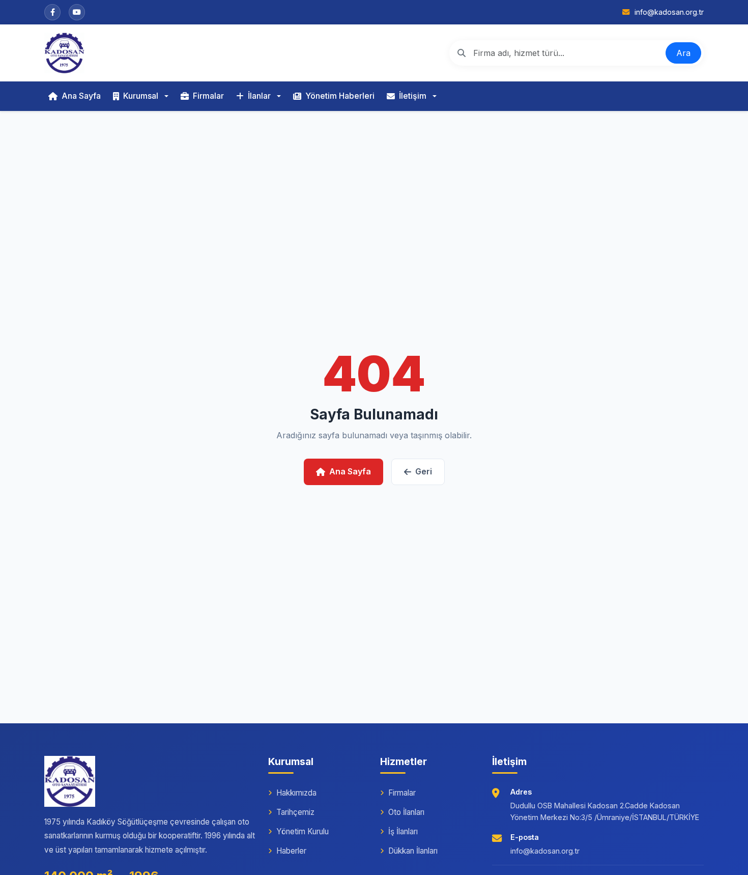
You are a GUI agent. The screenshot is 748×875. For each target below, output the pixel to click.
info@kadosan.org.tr (545, 850)
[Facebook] (52, 12)
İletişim (412, 96)
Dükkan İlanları (413, 851)
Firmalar (208, 96)
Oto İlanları (406, 812)
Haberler (291, 851)
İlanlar (259, 96)
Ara (683, 53)
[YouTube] (77, 12)
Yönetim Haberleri (340, 96)
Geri (423, 471)
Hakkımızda (296, 793)
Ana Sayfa (81, 96)
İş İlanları (403, 831)
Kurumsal (140, 96)
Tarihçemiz (295, 812)
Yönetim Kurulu (302, 831)
